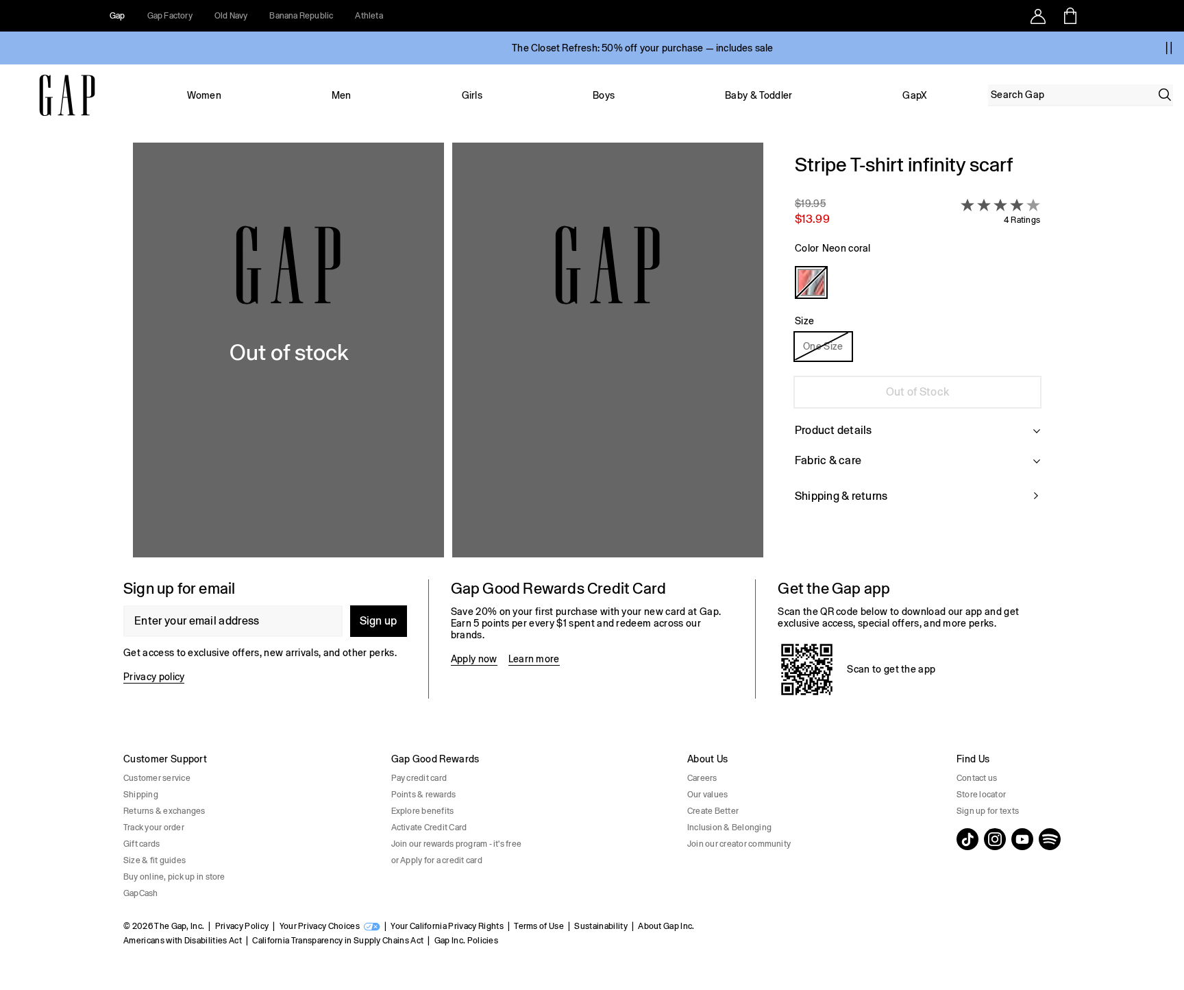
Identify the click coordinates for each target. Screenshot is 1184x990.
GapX (914, 95)
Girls (472, 95)
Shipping (140, 794)
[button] (448, 350)
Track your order (153, 827)
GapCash (140, 893)
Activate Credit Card (429, 827)
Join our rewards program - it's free (456, 844)
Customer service (156, 778)
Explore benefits (422, 811)
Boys (604, 95)
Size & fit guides (154, 860)
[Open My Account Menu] (1038, 16)
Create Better (713, 811)
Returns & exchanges (164, 811)
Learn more (534, 658)
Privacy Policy (242, 926)
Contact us (977, 778)
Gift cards (141, 844)
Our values (707, 794)
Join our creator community (739, 844)
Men (342, 95)
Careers (702, 778)
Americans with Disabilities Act (182, 940)
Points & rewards (423, 794)
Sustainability (600, 926)
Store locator (981, 794)
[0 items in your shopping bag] (1069, 16)
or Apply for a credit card (436, 860)
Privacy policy (153, 676)
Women (204, 95)
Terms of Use (539, 926)
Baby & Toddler (758, 95)
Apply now (474, 658)
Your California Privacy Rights (447, 926)
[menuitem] (204, 95)
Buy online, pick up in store (174, 877)
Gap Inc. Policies (466, 940)
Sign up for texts (988, 811)
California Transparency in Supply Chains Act (337, 940)
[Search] (1165, 94)
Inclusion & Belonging (729, 827)
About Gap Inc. (666, 926)
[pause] (1169, 48)
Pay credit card (419, 778)
